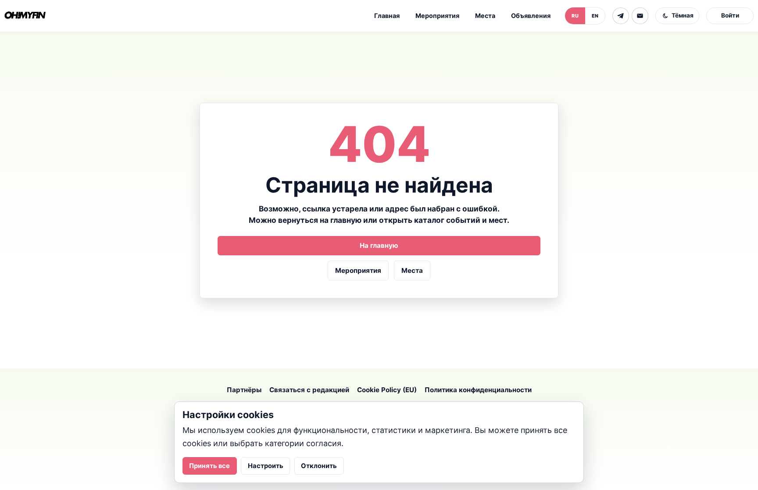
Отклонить (319, 466)
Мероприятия (437, 15)
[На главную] (25, 16)
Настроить (265, 466)
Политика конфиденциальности (478, 390)
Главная (387, 15)
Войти (730, 15)
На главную (379, 245)
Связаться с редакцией (309, 390)
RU (575, 16)
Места (485, 15)
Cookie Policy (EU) (387, 390)
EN (595, 16)
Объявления (531, 15)
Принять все (209, 466)
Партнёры (244, 390)
